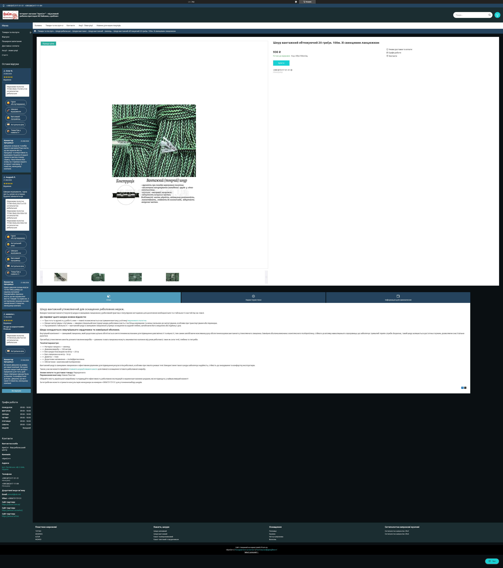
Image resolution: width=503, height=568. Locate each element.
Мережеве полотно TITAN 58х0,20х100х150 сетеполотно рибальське (17, 214)
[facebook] (462, 388)
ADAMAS (39, 534)
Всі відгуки (16, 391)
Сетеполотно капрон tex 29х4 (397, 534)
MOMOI (38, 539)
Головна (38, 25)
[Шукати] (490, 15)
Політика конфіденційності (266, 550)
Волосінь (272, 539)
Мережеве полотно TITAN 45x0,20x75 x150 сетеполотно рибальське (16, 204)
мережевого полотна (137, 321)
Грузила (272, 534)
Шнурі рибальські (63, 31)
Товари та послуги (53, 25)
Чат (494, 561)
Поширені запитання (11, 41)
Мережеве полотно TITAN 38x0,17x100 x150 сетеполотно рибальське (17, 90)
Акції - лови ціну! (10, 50)
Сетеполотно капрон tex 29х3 (397, 531)
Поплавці (273, 531)
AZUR (37, 537)
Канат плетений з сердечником (166, 539)
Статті (5, 55)
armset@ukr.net (14, 494)
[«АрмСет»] (10, 15)
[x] (465, 388)
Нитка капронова (276, 537)
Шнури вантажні (79, 31)
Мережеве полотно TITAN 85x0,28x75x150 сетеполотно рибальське (16, 339)
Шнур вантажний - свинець (100, 31)
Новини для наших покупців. (109, 25)
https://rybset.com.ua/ (11, 504)
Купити (281, 63)
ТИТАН (38, 531)
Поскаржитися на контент (245, 550)
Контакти (71, 25)
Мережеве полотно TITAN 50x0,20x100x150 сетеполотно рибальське (17, 224)
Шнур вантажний (160, 534)
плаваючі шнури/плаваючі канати (83, 369)
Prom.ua (264, 547)
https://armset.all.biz (10, 516)
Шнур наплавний (160, 531)
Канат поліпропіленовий (163, 537)
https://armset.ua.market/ (12, 510)
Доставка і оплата (10, 46)
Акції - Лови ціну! (86, 25)
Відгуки (5, 37)
